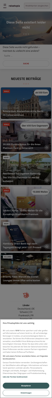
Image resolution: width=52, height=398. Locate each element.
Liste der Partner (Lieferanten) (15, 376)
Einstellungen (26, 392)
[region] (26, 358)
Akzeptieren (26, 385)
